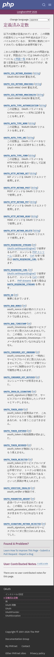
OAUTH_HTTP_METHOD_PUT (16, 202)
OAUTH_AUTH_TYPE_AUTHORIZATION (21, 105)
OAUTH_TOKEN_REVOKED (15, 445)
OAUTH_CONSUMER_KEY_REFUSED (19, 377)
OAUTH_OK (8, 295)
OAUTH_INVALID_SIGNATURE (17, 391)
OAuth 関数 (10, 605)
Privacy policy (37, 653)
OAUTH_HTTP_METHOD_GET (16, 173)
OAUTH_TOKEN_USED (13, 409)
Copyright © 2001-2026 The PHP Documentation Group (22, 635)
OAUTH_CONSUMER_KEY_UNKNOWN (19, 352)
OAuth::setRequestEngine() (21, 248)
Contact (26, 646)
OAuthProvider (12, 612)
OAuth (7, 589)
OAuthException (13, 616)
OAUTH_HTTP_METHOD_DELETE (18, 230)
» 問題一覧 (19, 59)
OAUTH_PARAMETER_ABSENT (17, 499)
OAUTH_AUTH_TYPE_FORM (16, 155)
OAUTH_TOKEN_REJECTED (16, 459)
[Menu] (50, 5)
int (34, 244)
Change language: (19, 19)
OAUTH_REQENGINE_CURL (25, 259)
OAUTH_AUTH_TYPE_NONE (16, 123)
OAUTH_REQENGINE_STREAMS (17, 245)
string (37, 73)
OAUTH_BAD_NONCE (13, 306)
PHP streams (24, 280)
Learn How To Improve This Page (21, 550)
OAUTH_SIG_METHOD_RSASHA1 (18, 73)
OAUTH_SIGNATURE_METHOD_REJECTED (22, 524)
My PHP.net (11, 646)
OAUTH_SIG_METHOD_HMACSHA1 (19, 84)
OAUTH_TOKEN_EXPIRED (15, 431)
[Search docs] (44, 5)
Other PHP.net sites (15, 653)
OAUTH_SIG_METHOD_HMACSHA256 (20, 95)
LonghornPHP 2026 (27, 11)
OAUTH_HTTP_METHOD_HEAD (17, 216)
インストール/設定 (14, 594)
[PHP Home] (8, 5)
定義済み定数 (11, 598)
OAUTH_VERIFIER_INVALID (17, 488)
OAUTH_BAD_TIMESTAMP (15, 323)
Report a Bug (26, 554)
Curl (32, 255)
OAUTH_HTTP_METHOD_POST (17, 188)
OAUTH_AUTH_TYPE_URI (15, 137)
